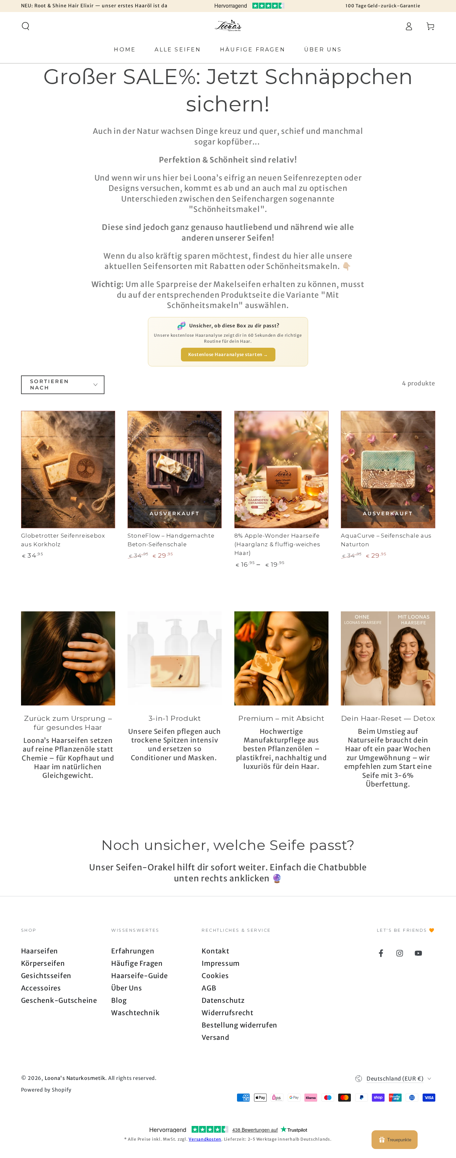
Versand (215, 1037)
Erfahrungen (132, 951)
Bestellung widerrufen (239, 1025)
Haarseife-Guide (139, 975)
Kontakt (215, 951)
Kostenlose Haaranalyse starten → (228, 354)
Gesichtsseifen (46, 975)
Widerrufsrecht (227, 1012)
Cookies (215, 975)
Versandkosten (205, 1139)
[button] (25, 26)
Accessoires (41, 988)
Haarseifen (39, 951)
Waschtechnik (135, 1012)
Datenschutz (223, 1000)
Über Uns (126, 988)
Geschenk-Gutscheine (59, 1000)
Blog (119, 1000)
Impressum (221, 963)
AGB (209, 988)
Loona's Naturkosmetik (75, 1078)
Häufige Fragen (137, 963)
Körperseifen (43, 963)
